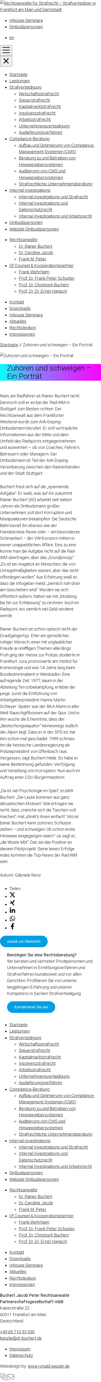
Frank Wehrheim (34, 271)
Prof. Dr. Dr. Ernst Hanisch (43, 291)
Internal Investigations (29, 190)
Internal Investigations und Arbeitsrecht (55, 216)
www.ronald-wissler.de (49, 1366)
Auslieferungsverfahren (40, 132)
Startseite (18, 74)
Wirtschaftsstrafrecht (39, 93)
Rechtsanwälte (23, 239)
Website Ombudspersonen (34, 229)
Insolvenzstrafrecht (37, 113)
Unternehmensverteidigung (44, 126)
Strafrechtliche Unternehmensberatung (55, 183)
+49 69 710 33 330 (17, 1331)
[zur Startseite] (50, 9)
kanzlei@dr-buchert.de (21, 1338)
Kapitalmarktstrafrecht (40, 106)
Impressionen (22, 334)
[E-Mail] (11, 1378)
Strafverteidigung (25, 87)
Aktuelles (17, 321)
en (11, 37)
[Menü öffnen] (6, 50)
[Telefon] (4, 1378)
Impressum (19, 1348)
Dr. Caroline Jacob (36, 252)
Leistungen (19, 80)
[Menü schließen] (6, 61)
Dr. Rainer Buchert (35, 246)
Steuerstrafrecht (34, 100)
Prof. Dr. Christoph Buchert (44, 284)
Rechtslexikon (22, 327)
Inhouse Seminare (26, 20)
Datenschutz (21, 1355)
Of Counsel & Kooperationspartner (41, 265)
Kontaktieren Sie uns (31, 1007)
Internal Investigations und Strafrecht (53, 196)
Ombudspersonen (26, 26)
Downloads (20, 308)
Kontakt (16, 302)
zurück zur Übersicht (24, 941)
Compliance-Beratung (29, 138)
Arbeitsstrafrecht (35, 119)
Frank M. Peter (32, 258)
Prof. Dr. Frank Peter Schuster (47, 278)
